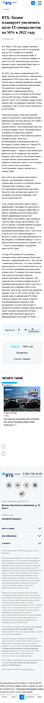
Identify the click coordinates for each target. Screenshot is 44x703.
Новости (6, 9)
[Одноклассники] (18, 331)
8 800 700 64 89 (33, 3)
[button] (2, 450)
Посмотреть (9, 425)
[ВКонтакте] (25, 331)
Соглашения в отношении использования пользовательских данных (21, 648)
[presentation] (3, 446)
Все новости (7, 385)
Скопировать (34, 331)
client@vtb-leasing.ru (11, 519)
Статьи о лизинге (22, 358)
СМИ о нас (27, 346)
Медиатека (22, 352)
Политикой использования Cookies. (30, 689)
